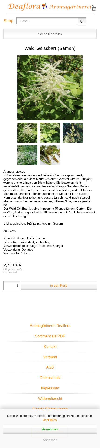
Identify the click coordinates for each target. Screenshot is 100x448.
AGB (50, 367)
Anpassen (50, 440)
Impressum (50, 388)
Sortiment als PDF (50, 336)
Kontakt (50, 347)
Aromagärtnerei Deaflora (50, 326)
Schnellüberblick (50, 34)
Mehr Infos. (50, 420)
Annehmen (50, 429)
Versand (50, 357)
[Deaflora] (50, 7)
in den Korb (58, 285)
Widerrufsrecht (50, 399)
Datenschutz (50, 378)
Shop (8, 20)
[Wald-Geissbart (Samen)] (50, 87)
